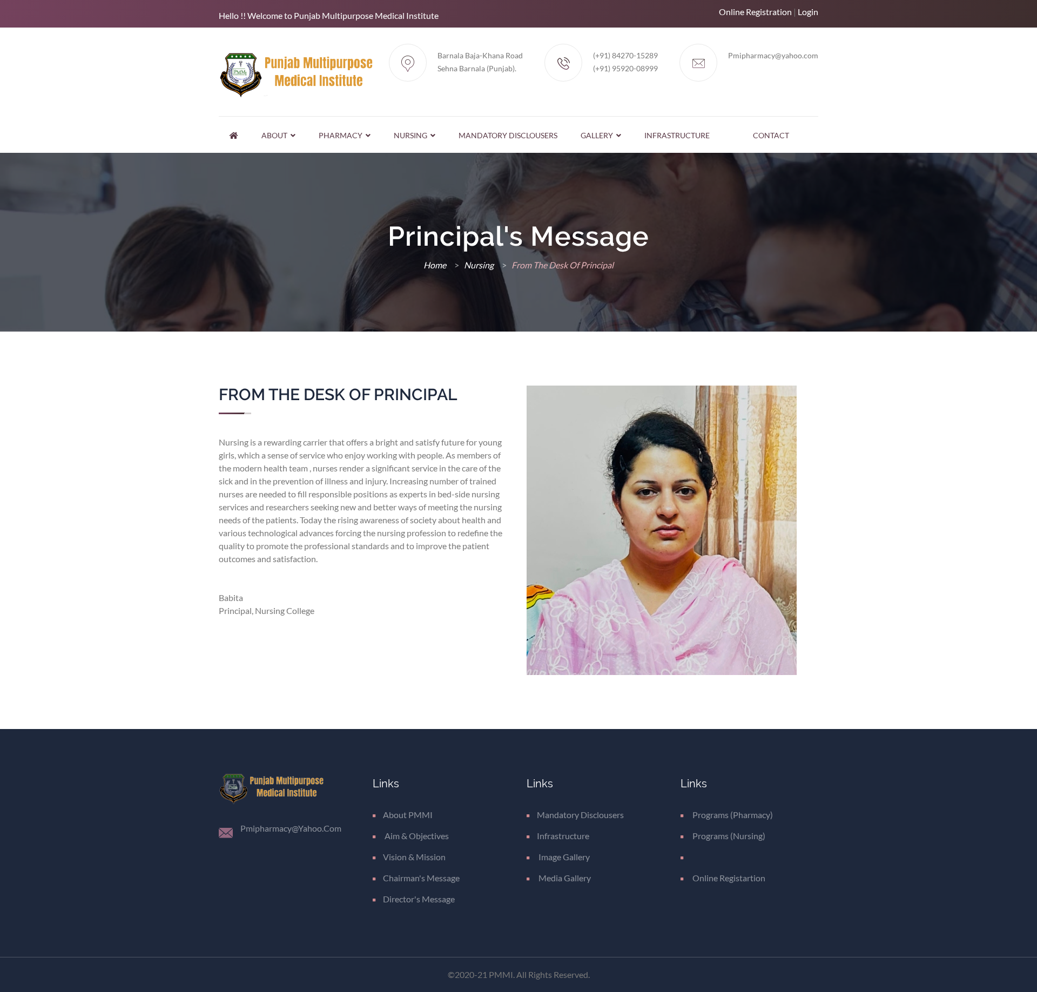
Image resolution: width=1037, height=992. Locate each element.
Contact (771, 135)
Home (435, 265)
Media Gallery (564, 878)
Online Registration (755, 11)
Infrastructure (677, 135)
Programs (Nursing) (728, 836)
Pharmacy (342, 135)
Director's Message (419, 899)
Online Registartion (728, 878)
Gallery (598, 135)
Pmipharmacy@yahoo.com (773, 55)
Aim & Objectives (416, 836)
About (276, 135)
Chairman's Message (421, 878)
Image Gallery (563, 857)
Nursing (412, 135)
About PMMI (408, 814)
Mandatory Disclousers (508, 135)
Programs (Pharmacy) (732, 814)
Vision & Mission (414, 857)
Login (808, 11)
